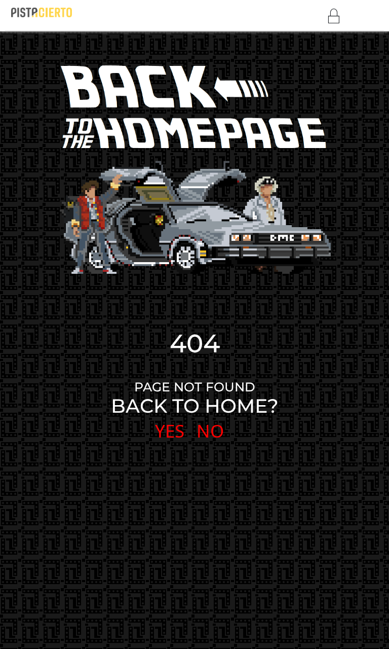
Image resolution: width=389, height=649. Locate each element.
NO (210, 431)
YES (169, 431)
